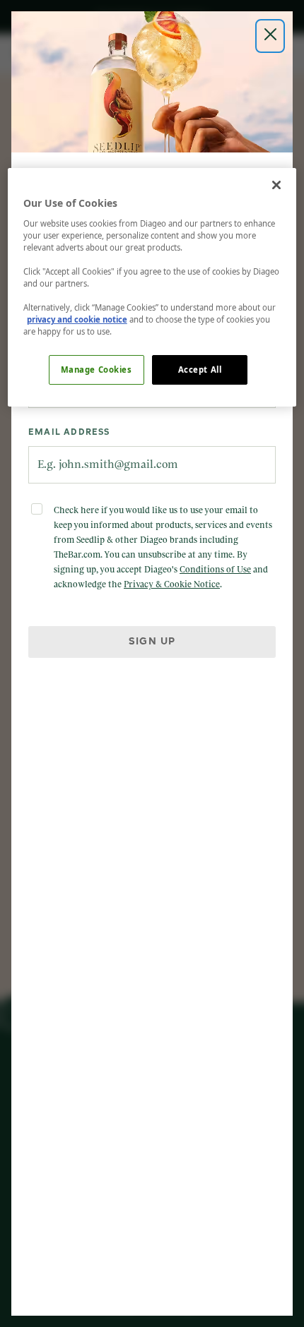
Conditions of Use (215, 569)
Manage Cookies (96, 369)
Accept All (200, 369)
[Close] (276, 184)
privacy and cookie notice (77, 319)
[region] (152, 287)
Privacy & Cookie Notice (172, 584)
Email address (69, 432)
